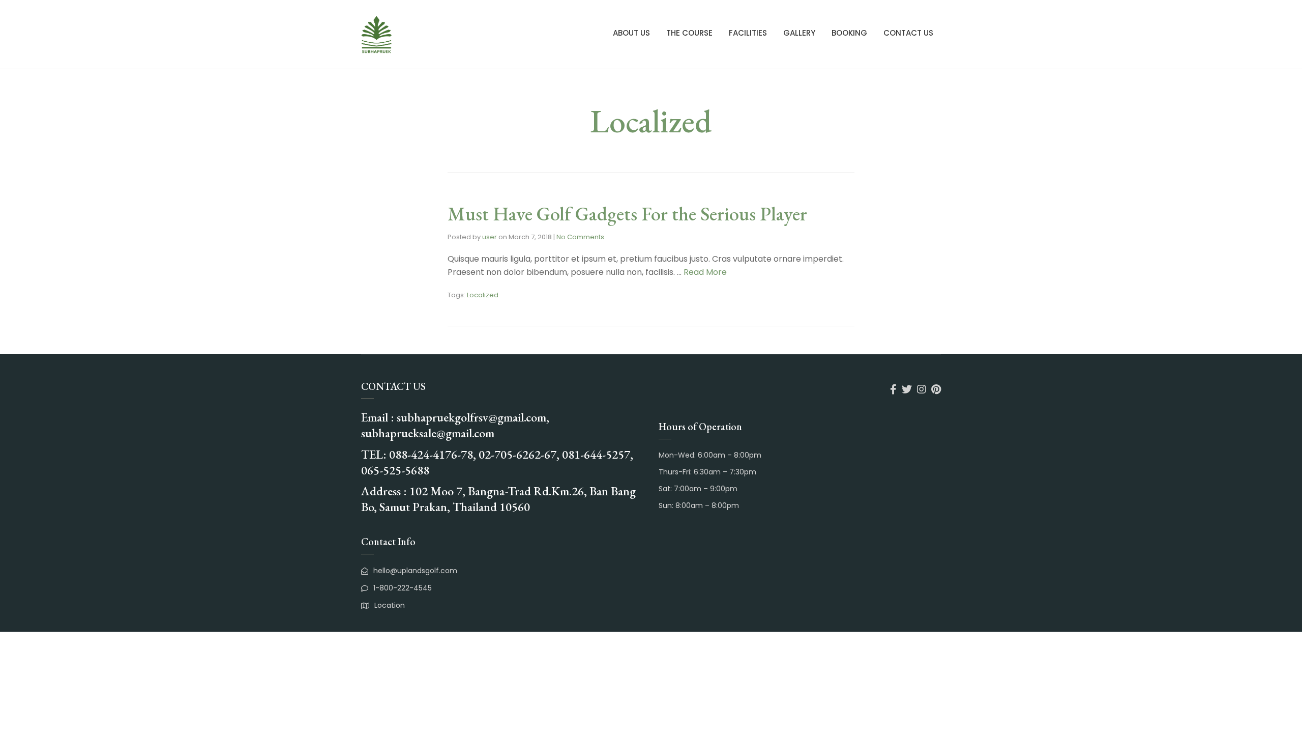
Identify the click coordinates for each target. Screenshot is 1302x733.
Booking (849, 32)
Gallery (799, 32)
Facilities (748, 32)
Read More (705, 272)
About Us (631, 32)
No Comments (580, 237)
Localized (482, 295)
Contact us (908, 32)
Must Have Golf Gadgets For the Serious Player (627, 213)
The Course (689, 32)
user (489, 237)
